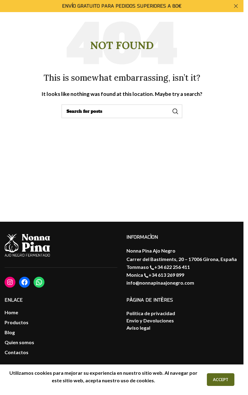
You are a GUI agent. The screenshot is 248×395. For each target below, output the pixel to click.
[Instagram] (10, 282)
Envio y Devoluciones (150, 320)
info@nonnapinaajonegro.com (160, 283)
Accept (220, 379)
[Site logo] (225, 32)
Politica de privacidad (150, 313)
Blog (10, 332)
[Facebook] (24, 282)
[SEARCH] (175, 111)
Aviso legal (138, 328)
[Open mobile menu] (11, 33)
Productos (16, 322)
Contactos (16, 352)
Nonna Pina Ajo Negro (150, 250)
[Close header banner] (235, 6)
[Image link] (27, 245)
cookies (145, 380)
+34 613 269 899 (166, 275)
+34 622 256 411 (172, 267)
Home (11, 312)
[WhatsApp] (39, 282)
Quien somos (19, 342)
